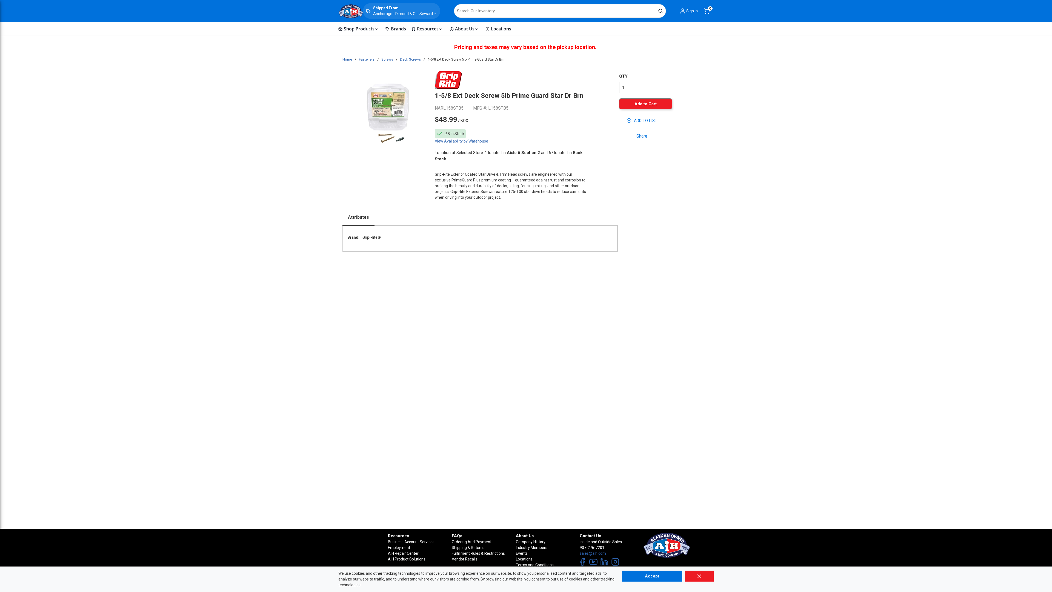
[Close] (699, 576)
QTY (623, 76)
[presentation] (358, 218)
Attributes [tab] (358, 217)
